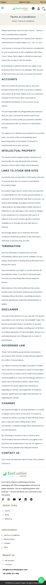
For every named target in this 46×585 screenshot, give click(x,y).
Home (14, 21)
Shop (7, 515)
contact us (6, 463)
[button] (41, 580)
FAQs (6, 547)
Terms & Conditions (12, 535)
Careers (7, 543)
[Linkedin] (25, 499)
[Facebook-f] (3, 499)
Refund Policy (9, 539)
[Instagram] (8, 499)
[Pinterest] (31, 499)
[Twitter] (20, 499)
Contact (8, 564)
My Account (9, 560)
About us (8, 519)
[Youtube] (14, 499)
